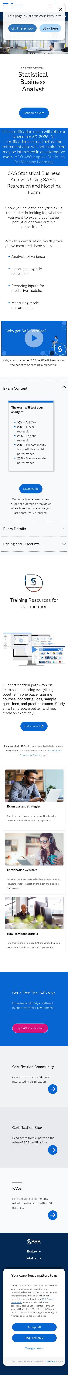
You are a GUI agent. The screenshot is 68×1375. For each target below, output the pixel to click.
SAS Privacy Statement (22, 1361)
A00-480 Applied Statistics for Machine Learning (40, 159)
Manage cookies (34, 1348)
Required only (34, 1338)
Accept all (34, 1327)
